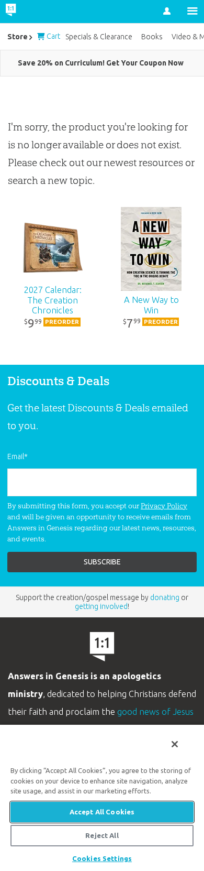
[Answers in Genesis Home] (32, 11)
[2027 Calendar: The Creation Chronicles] (52, 249)
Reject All (101, 835)
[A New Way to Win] (151, 249)
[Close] (174, 744)
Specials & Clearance (98, 36)
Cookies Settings (102, 858)
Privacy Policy (164, 505)
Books (152, 36)
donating (164, 597)
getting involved (101, 606)
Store (17, 36)
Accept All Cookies (102, 811)
